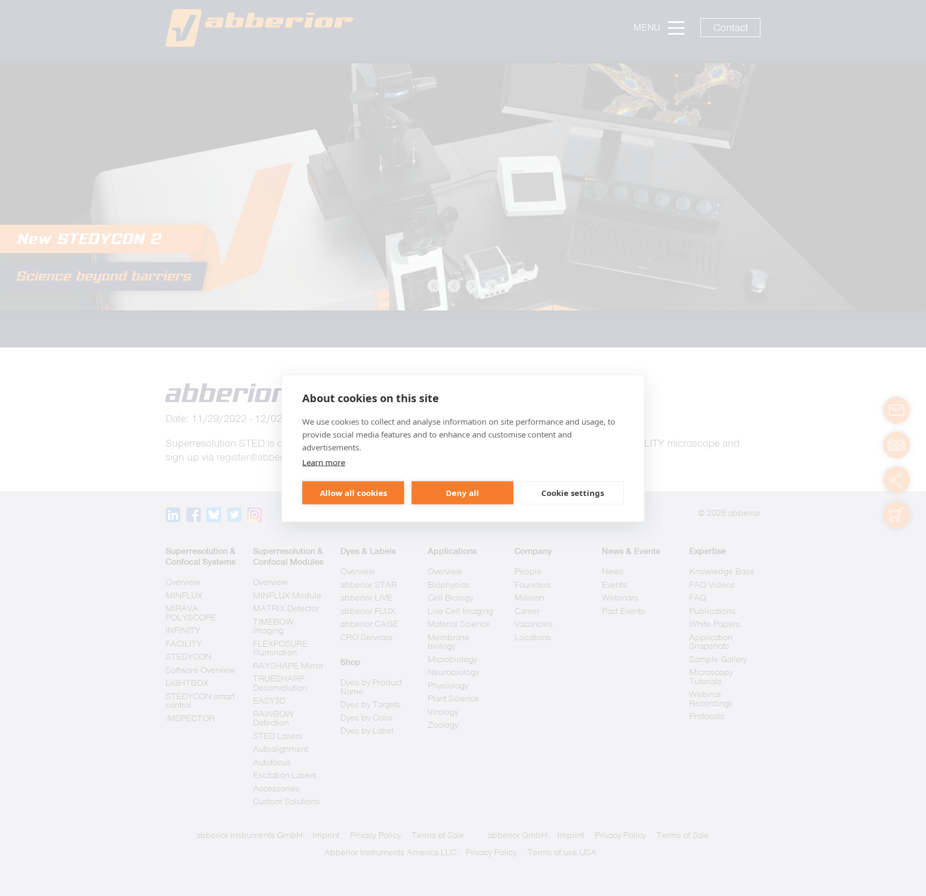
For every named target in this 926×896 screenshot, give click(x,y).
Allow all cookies (353, 492)
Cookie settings (572, 492)
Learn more (323, 461)
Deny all (462, 492)
